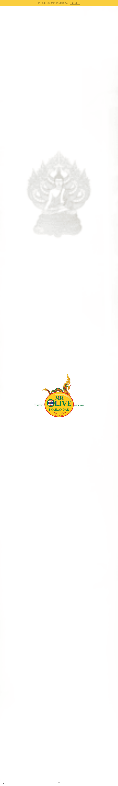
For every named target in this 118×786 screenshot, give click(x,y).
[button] (59, 782)
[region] (59, 3)
